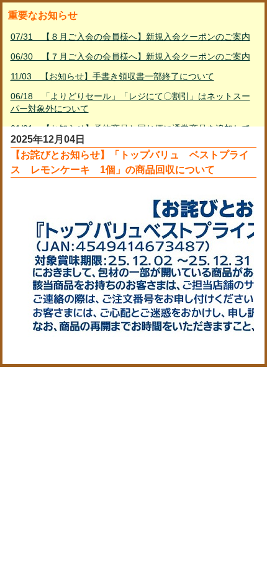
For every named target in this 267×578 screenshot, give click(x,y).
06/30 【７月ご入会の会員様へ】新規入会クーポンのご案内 (130, 56)
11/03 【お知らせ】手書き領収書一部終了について (112, 76)
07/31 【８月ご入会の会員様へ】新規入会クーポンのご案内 (130, 37)
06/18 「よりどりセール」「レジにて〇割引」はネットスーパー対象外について (130, 102)
